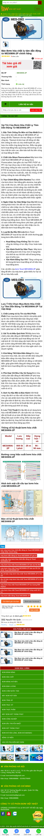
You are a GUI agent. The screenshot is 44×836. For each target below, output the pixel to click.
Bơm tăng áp (7, 700)
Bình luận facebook (32, 601)
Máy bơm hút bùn (9, 696)
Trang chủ (6, 14)
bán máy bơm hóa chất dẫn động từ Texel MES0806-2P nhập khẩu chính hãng (21, 551)
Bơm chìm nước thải (10, 691)
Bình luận (15, 56)
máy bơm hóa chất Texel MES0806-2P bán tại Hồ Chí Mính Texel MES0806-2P (20, 569)
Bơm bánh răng (8, 672)
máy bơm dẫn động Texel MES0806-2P (15, 596)
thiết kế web (21, 826)
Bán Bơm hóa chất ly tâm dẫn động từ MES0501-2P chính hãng (28, 650)
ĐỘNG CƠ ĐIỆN (7, 737)
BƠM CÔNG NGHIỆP (9, 719)
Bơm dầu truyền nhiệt (11, 723)
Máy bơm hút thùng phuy (12, 714)
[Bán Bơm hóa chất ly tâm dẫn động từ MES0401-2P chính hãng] (6, 638)
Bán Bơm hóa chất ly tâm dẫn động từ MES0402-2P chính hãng (28, 659)
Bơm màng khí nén (9, 682)
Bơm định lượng (9, 686)
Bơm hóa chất (16, 14)
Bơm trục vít (7, 705)
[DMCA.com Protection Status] (38, 822)
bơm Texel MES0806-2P (25, 269)
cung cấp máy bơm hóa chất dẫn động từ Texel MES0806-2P (18, 560)
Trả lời (3, 625)
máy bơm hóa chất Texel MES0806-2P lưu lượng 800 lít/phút (20, 585)
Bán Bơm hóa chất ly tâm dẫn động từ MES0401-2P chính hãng (28, 633)
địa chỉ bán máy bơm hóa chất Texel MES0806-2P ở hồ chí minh (21, 580)
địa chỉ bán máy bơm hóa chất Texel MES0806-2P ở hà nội (21, 575)
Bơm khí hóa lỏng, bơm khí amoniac (17, 733)
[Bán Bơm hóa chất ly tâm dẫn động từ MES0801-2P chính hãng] (6, 646)
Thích (11, 625)
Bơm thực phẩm (8, 710)
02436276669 (25, 778)
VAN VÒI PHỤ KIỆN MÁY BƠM (13, 742)
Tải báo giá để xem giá (11, 65)
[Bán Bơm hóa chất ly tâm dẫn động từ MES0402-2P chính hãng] (6, 664)
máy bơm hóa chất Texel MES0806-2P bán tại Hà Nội (20, 565)
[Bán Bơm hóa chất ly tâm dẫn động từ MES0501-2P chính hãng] (6, 655)
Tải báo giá (38, 58)
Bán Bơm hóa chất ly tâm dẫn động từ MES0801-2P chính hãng (28, 642)
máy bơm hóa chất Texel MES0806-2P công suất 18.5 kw (21, 591)
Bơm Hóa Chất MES (25, 15)
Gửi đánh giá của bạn (11, 601)
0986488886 (13, 778)
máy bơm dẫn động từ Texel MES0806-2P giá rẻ (18, 555)
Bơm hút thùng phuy (11, 728)
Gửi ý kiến (34, 610)
